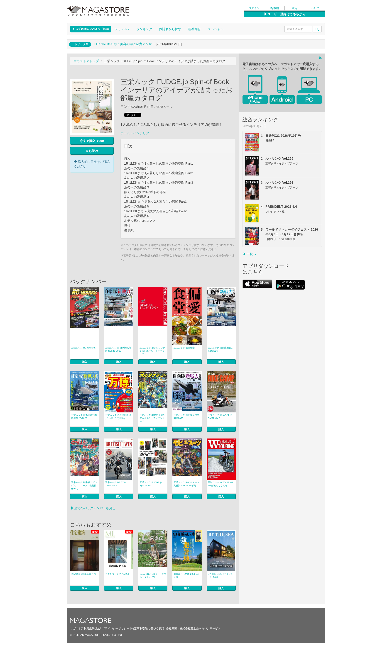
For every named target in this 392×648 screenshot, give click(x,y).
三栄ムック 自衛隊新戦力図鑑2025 (186, 416)
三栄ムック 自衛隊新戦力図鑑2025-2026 (84, 416)
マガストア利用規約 (82, 628)
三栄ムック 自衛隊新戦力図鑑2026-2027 (118, 349)
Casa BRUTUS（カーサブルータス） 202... (153, 575)
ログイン (253, 8)
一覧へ (251, 254)
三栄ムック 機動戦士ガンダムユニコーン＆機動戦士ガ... (84, 485)
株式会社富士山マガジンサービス (200, 628)
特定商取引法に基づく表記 (147, 628)
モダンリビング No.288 (117, 574)
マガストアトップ (86, 61)
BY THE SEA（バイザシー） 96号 (220, 575)
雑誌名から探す (170, 29)
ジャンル (121, 29)
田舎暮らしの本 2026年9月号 (186, 575)
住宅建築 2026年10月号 (83, 574)
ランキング (144, 29)
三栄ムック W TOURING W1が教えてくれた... (220, 484)
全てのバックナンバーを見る (94, 508)
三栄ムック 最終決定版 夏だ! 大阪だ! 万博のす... (118, 416)
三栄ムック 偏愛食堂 (184, 347)
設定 (294, 8)
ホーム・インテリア (134, 133)
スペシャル (215, 29)
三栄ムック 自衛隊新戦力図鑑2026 (220, 349)
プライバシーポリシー (115, 628)
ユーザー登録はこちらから (286, 14)
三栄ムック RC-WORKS (83, 347)
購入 (84, 361)
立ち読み (92, 151)
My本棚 (274, 8)
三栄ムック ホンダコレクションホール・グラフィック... (152, 350)
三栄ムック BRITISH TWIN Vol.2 (115, 484)
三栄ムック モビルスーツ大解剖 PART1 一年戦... (186, 484)
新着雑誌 (194, 29)
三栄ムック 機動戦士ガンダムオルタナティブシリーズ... (152, 418)
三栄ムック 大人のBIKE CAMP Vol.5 (220, 416)
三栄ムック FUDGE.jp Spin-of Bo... (151, 484)
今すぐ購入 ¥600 (92, 141)
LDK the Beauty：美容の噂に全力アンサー (124, 44)
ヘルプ (315, 8)
